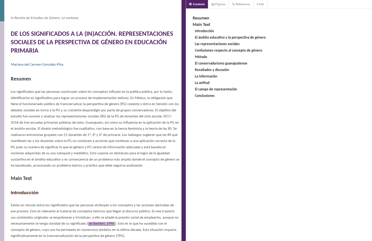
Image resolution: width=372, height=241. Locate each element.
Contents (198, 4)
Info (261, 4)
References (242, 4)
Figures (219, 4)
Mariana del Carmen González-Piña (37, 64)
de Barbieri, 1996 (101, 223)
